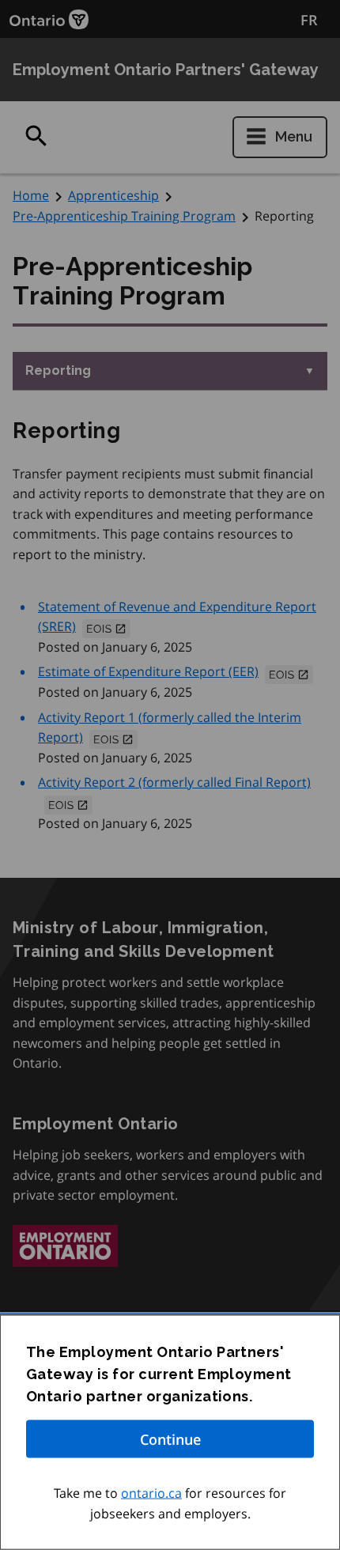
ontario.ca (151, 1493)
